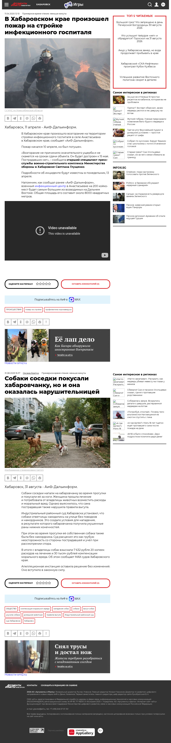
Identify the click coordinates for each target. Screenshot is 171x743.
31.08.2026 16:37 (12, 373)
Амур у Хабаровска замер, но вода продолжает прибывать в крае (139, 52)
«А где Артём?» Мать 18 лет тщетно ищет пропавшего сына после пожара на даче (145, 425)
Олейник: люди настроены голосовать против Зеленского (142, 173)
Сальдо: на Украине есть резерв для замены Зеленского (145, 195)
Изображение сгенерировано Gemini (24, 470)
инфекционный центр (50, 186)
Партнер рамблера (56, 730)
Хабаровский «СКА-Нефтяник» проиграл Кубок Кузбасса (139, 65)
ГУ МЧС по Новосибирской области (24, 110)
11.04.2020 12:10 (12, 13)
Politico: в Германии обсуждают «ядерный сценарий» (142, 184)
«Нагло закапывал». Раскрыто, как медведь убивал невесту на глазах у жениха (146, 381)
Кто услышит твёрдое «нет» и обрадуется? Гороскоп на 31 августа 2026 (139, 38)
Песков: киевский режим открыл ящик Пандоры (143, 206)
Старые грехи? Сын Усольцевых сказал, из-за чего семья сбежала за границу (146, 155)
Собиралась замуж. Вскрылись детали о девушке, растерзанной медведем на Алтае (144, 403)
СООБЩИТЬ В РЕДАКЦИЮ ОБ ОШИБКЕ (59, 685)
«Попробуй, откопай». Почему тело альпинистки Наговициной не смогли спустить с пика (145, 414)
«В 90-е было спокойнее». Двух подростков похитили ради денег (144, 435)
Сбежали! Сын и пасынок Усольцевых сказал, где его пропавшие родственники (146, 392)
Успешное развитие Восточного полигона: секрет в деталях (139, 78)
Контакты (32, 685)
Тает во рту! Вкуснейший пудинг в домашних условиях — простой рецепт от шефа (145, 133)
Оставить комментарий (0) (85, 284)
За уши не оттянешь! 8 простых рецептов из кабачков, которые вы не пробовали (146, 99)
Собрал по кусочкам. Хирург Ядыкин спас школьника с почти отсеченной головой (146, 144)
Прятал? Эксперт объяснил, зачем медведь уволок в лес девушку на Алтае (145, 110)
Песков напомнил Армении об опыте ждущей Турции (145, 217)
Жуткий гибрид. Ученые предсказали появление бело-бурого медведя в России (146, 122)
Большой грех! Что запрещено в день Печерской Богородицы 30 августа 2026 (139, 25)
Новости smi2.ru (16, 363)
